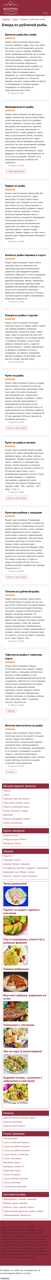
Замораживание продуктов (16, 1215)
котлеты (11, 772)
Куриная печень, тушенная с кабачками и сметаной (22, 1079)
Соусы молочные (11, 1182)
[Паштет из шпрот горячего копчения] (15, 925)
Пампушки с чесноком (18, 1025)
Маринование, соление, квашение (20, 1199)
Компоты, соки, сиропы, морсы (18, 1207)
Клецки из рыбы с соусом (21, 315)
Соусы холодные (11, 1174)
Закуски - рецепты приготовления (20, 876)
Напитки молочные (12, 1122)
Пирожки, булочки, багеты (16, 798)
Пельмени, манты (11, 860)
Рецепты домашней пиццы (16, 806)
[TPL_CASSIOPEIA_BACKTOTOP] (25, 1267)
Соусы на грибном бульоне (16, 1150)
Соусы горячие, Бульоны (15, 1178)
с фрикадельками (15, 171)
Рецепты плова (10, 835)
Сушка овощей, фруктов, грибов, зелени (23, 1211)
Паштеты (7, 856)
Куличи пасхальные (12, 823)
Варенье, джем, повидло (15, 1203)
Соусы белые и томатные (15, 1154)
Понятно (5, 1278)
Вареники (8, 814)
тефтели (11, 711)
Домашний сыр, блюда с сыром (19, 872)
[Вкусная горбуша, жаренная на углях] (15, 1011)
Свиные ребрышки (16, 969)
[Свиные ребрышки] (15, 981)
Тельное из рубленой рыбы (22, 591)
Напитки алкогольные (14, 1126)
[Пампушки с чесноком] (15, 1037)
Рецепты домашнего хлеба (16, 818)
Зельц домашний (15, 883)
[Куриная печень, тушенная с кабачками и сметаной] (15, 1093)
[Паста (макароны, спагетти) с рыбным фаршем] (15, 955)
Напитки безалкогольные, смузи (19, 1118)
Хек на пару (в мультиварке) (22, 1051)
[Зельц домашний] (15, 896)
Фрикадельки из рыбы (19, 106)
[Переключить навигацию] (45, 14)
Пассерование (10, 1138)
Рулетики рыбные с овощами (23, 512)
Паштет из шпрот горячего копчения (21, 911)
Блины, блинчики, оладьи (15, 810)
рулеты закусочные (16, 428)
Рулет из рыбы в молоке (20, 442)
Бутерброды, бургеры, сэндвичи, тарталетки (25, 868)
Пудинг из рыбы (15, 185)
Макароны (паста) (12, 843)
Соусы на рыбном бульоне (16, 1146)
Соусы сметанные (12, 1158)
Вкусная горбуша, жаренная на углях (24, 997)
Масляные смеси (11, 1162)
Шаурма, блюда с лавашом (16, 864)
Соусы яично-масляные (15, 1186)
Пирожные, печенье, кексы (16, 802)
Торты (6, 794)
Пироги (7, 790)
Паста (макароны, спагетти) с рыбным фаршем (24, 941)
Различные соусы (12, 1170)
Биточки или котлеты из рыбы (24, 725)
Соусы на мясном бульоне (16, 1142)
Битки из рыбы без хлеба (20, 34)
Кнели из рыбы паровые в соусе (25, 255)
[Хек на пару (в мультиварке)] (15, 1064)
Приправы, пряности (13, 1166)
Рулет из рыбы (14, 375)
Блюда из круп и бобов (14, 839)
